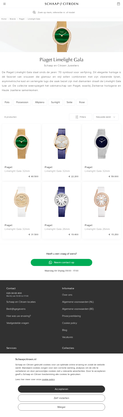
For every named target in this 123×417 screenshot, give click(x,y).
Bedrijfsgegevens (15, 309)
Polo (7, 102)
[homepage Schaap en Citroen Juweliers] (61, 3)
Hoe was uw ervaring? (18, 316)
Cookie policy (69, 323)
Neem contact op (64, 262)
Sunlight (55, 102)
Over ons (67, 294)
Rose (82, 102)
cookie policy (48, 379)
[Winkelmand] (118, 4)
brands (13, 19)
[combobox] (106, 117)
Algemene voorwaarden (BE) (78, 309)
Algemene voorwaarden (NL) (78, 301)
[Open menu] (4, 4)
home (4, 19)
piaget (22, 19)
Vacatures (67, 337)
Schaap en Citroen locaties (21, 301)
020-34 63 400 (14, 293)
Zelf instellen (61, 398)
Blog (64, 330)
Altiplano (39, 102)
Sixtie (69, 102)
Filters (83, 117)
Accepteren (61, 389)
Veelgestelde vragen (17, 323)
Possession (22, 102)
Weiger (61, 407)
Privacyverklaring (71, 316)
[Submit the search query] (34, 12)
